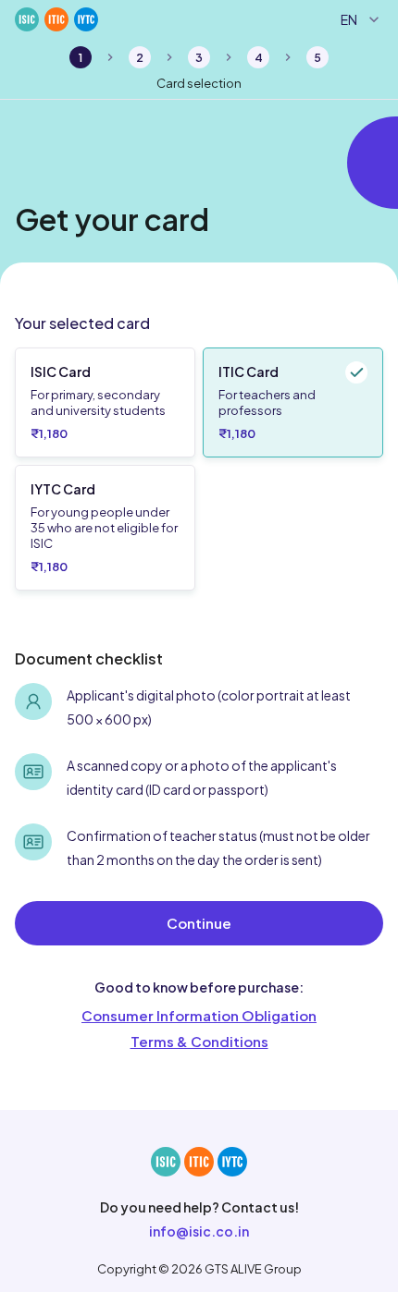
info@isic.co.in (199, 1231)
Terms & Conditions (199, 1041)
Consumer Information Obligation (199, 1015)
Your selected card (82, 323)
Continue (199, 923)
